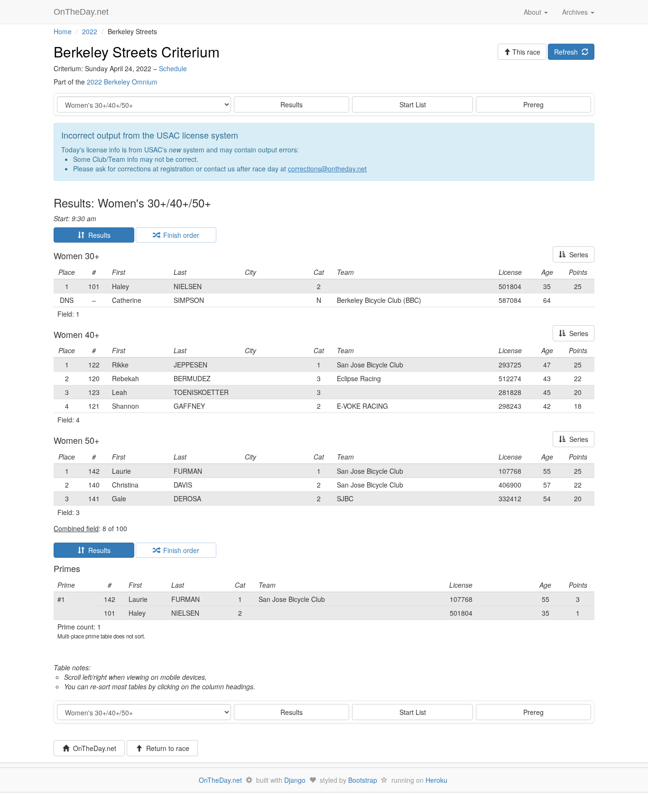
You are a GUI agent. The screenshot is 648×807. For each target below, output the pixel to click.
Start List (412, 104)
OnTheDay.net (82, 12)
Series (576, 254)
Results (291, 104)
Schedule (173, 68)
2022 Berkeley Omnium (122, 81)
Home (63, 31)
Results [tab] (97, 235)
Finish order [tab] (179, 235)
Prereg (533, 104)
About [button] (533, 12)
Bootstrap (362, 780)
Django (294, 780)
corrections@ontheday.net (327, 168)
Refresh (568, 51)
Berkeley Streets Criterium (137, 51)
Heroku (436, 780)
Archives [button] (576, 12)
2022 (89, 31)
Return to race (165, 748)
